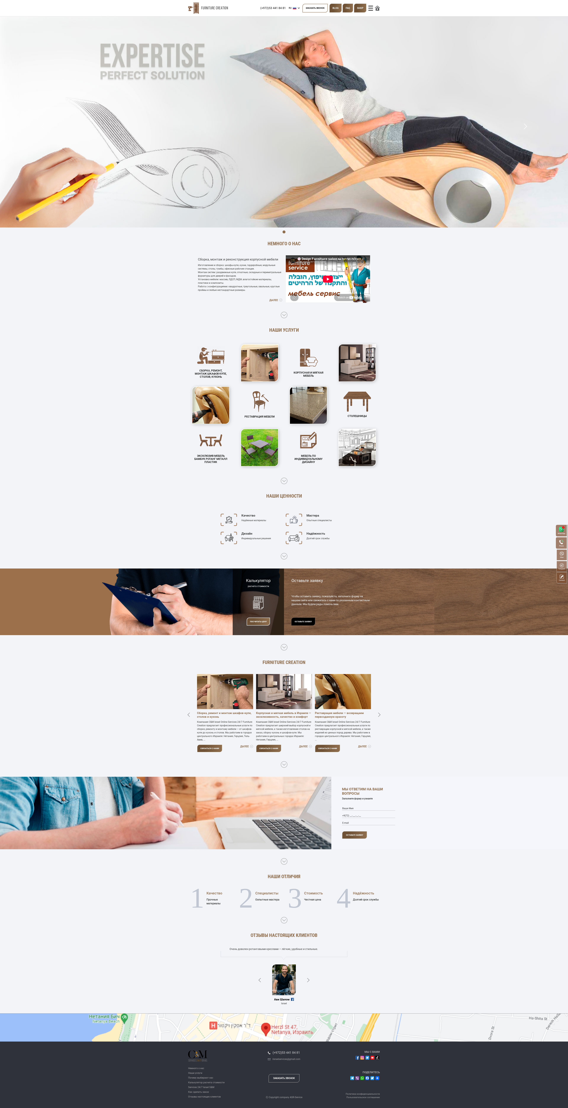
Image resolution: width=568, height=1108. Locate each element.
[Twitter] (367, 1057)
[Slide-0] (284, 232)
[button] (295, 8)
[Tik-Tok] (377, 1057)
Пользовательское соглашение (363, 1097)
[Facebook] (357, 1057)
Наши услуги (195, 1073)
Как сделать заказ (198, 1092)
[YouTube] (372, 1057)
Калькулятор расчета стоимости (206, 1082)
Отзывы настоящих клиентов (204, 1096)
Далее (274, 300)
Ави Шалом (281, 999)
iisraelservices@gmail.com (286, 1059)
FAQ (348, 8)
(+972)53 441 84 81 (273, 8)
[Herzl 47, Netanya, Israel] (284, 1028)
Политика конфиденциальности (363, 1094)
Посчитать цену (258, 621)
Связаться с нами (209, 748)
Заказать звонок (315, 8)
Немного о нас (196, 1068)
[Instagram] (362, 1057)
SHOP (360, 8)
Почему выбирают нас (200, 1077)
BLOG (336, 8)
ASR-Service (296, 1097)
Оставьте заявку (303, 621)
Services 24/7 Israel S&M (201, 1087)
